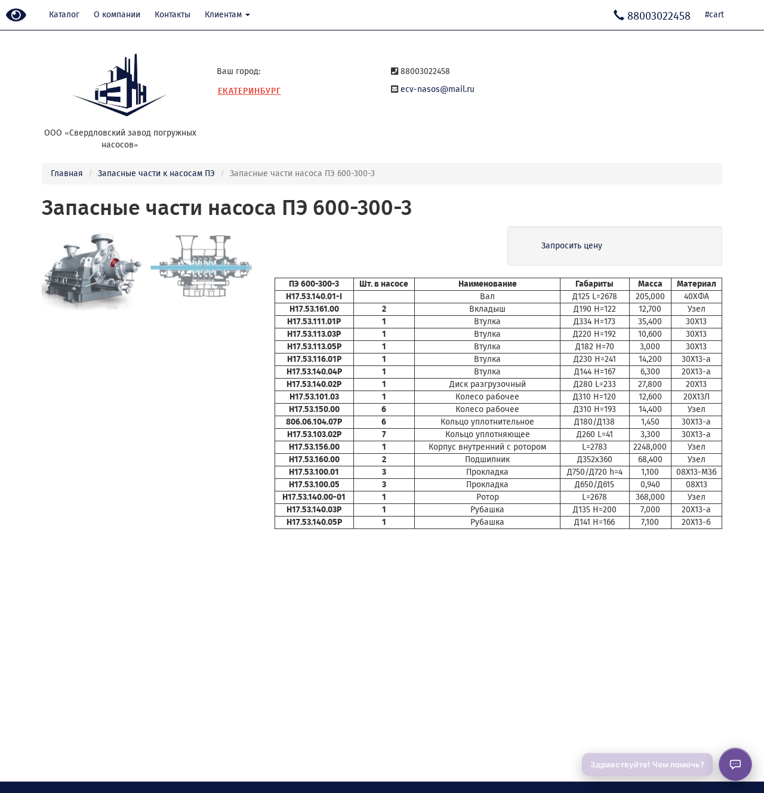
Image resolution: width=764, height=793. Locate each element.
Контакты (172, 15)
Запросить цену (571, 246)
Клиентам (224, 15)
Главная (67, 173)
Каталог (64, 15)
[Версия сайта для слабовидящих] (16, 16)
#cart (714, 15)
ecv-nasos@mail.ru (438, 89)
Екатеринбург (249, 91)
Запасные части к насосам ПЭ (156, 173)
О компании (117, 15)
